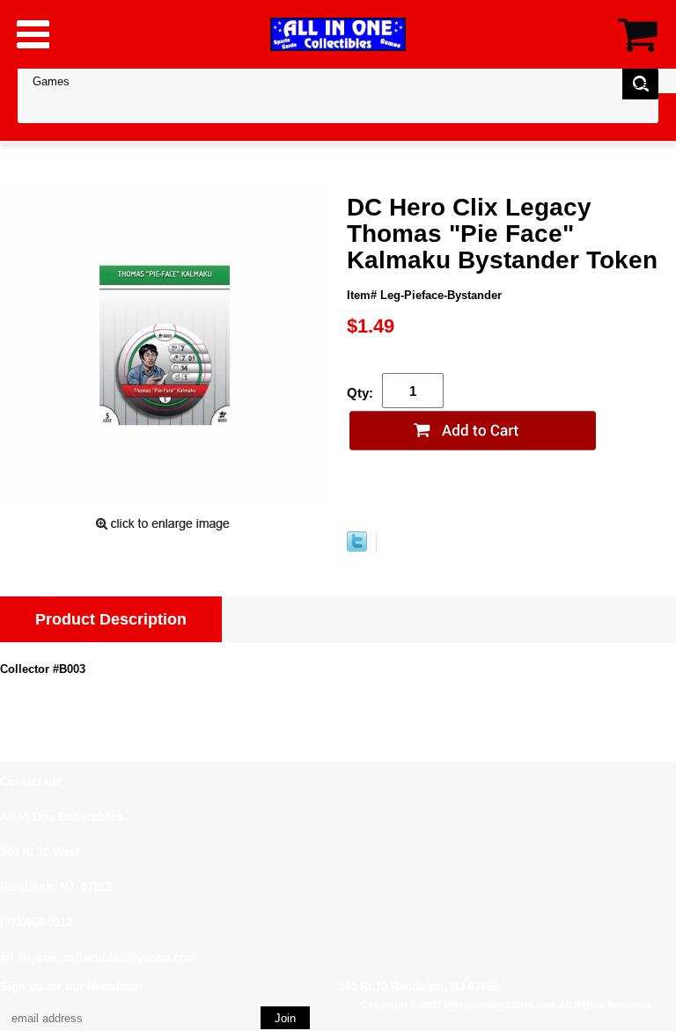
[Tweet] (357, 547)
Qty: (360, 392)
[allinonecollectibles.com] (338, 33)
